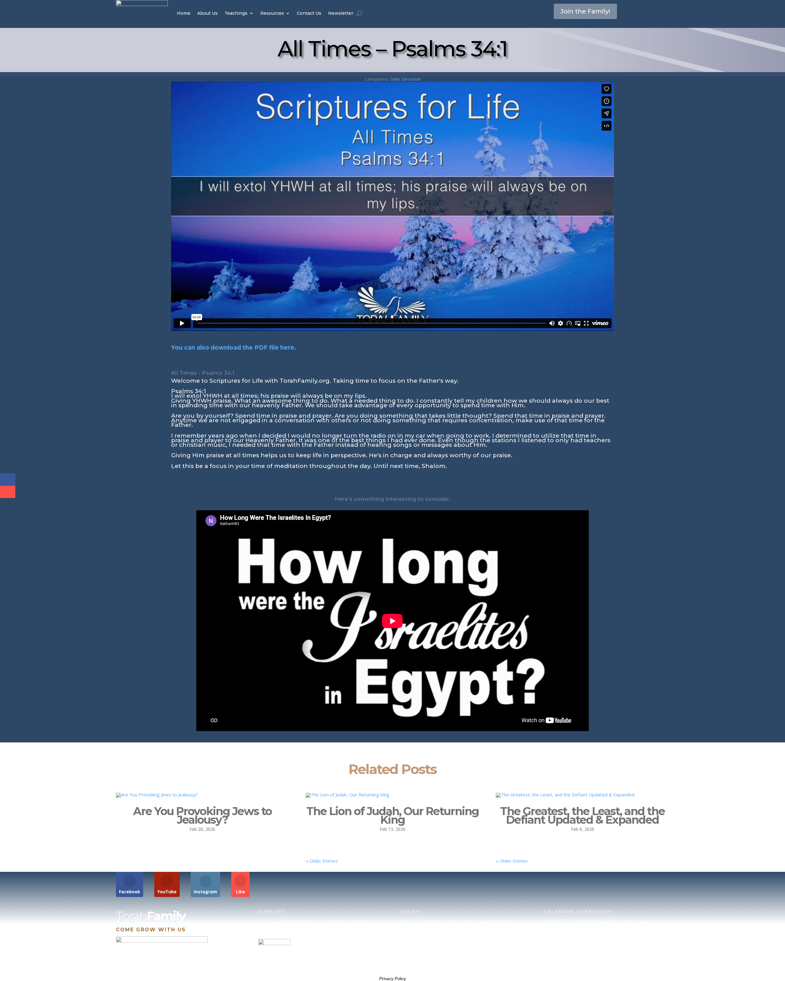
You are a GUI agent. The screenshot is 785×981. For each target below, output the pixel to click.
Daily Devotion (405, 79)
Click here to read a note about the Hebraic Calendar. (599, 922)
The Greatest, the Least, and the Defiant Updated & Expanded (582, 815)
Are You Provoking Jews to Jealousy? (202, 815)
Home (183, 13)
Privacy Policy (392, 978)
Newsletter (340, 13)
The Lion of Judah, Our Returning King (392, 815)
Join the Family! (585, 11)
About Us (207, 13)
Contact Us (309, 13)
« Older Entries (322, 861)
